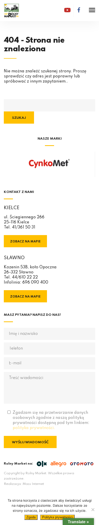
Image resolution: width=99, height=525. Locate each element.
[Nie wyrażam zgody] (92, 509)
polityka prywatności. (34, 428)
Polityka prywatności (57, 517)
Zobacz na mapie (25, 241)
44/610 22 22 (25, 277)
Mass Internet (33, 484)
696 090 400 (35, 283)
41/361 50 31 (23, 227)
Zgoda (31, 517)
